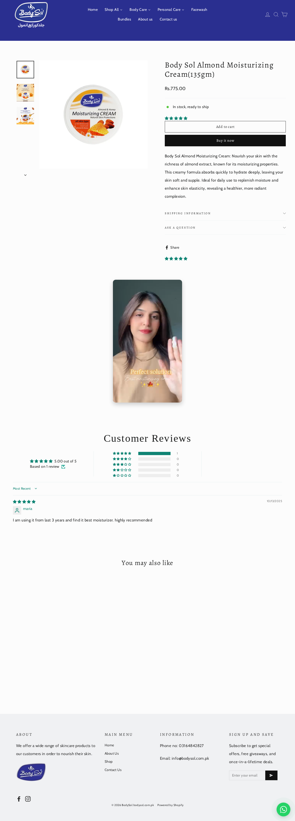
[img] (24, 502)
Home (109, 745)
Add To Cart (47, 676)
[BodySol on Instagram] (28, 798)
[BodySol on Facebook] (19, 798)
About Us (112, 753)
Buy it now (225, 140)
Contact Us (113, 770)
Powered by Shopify (170, 805)
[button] (176, 118)
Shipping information (188, 213)
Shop (109, 761)
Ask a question (180, 228)
